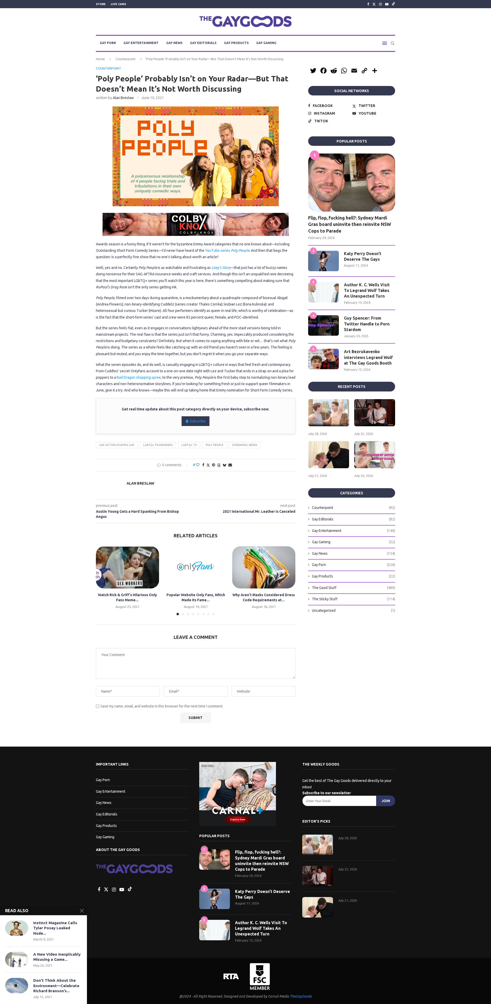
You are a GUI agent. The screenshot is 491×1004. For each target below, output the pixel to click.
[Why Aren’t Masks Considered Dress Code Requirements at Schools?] (263, 567)
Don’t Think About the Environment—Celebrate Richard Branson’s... (56, 985)
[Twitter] (374, 4)
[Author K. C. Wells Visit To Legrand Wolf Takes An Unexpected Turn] (323, 292)
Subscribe (197, 421)
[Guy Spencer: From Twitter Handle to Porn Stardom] (323, 325)
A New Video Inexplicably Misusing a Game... (57, 957)
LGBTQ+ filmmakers (158, 444)
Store (101, 4)
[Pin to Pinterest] (213, 465)
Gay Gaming (266, 43)
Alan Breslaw (123, 98)
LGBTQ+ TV (189, 444)
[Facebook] (368, 4)
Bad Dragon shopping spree (139, 377)
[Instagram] (380, 4)
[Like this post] (197, 465)
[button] (102, 580)
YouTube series (227, 250)
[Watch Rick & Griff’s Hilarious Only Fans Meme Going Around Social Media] (127, 567)
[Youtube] (386, 4)
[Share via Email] (230, 465)
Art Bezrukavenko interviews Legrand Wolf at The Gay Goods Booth (368, 357)
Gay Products (236, 43)
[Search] (392, 43)
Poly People (214, 444)
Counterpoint (126, 59)
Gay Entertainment (141, 43)
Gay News (174, 43)
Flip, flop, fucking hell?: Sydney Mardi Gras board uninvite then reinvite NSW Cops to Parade (349, 224)
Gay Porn (108, 43)
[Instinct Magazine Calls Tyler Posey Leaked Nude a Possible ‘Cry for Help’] (16, 928)
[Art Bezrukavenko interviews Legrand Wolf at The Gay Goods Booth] (323, 359)
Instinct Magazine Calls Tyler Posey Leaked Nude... (55, 928)
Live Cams (118, 4)
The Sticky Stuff (353, 599)
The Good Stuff (353, 588)
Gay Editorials (203, 43)
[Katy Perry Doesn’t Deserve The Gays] (323, 261)
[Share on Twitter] (208, 465)
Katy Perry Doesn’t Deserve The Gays (362, 256)
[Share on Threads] (219, 465)
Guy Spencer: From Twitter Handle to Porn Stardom (366, 324)
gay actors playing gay (117, 444)
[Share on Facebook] (203, 465)
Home (100, 59)
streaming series (244, 444)
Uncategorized (353, 610)
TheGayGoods (301, 996)
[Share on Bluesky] (224, 465)
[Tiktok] (393, 4)
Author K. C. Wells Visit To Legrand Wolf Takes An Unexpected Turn (367, 290)
